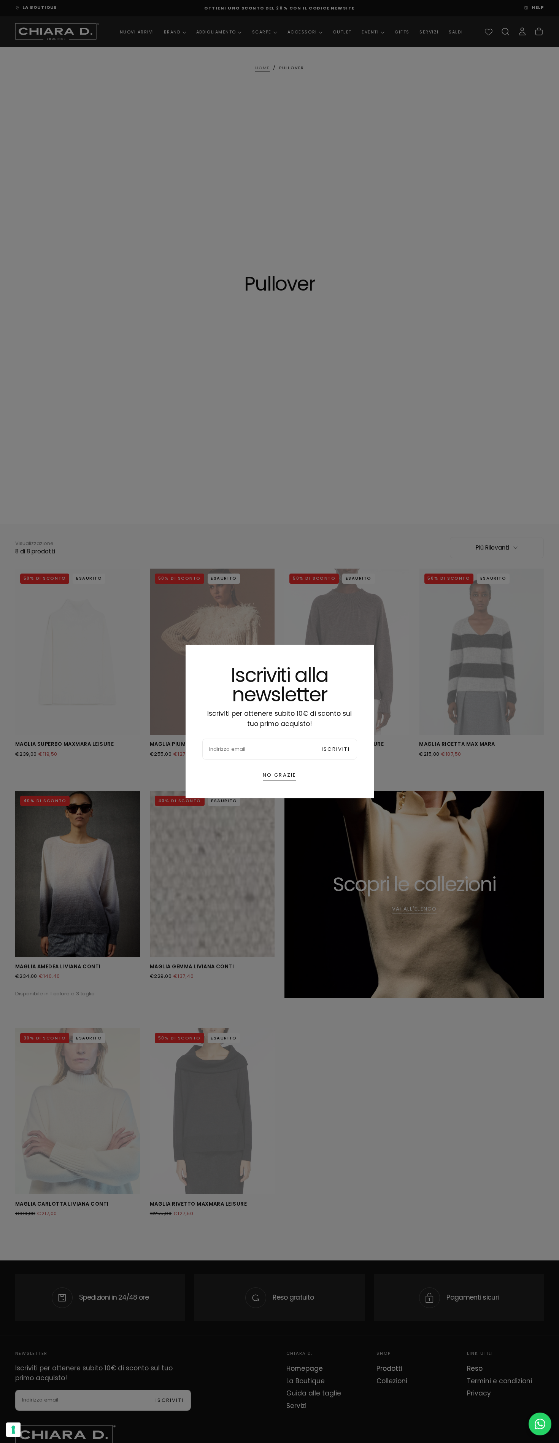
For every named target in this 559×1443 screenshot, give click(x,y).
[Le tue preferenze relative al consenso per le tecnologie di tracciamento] (13, 1429)
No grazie (280, 775)
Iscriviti (336, 749)
